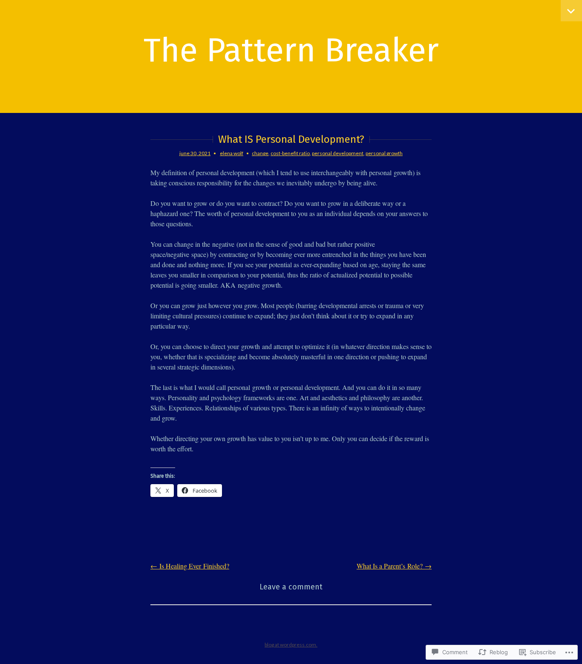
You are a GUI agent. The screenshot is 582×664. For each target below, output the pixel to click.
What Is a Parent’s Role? (394, 565)
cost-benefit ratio (290, 153)
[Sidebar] (571, 10)
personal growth (384, 153)
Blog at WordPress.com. (291, 644)
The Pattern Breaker (291, 50)
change (260, 153)
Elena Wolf (231, 153)
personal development (337, 153)
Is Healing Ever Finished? (189, 565)
